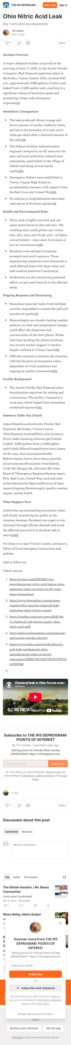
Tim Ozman (18, 31)
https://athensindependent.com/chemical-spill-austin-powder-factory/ (37, 635)
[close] (60, 923)
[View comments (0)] (19, 43)
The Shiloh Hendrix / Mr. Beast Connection (26, 889)
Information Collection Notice (38, 775)
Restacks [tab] (27, 831)
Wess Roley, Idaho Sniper (22, 914)
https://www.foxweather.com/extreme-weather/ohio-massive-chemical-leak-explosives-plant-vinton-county (35, 605)
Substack (17, 1037)
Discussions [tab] (31, 877)
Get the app (53, 1028)
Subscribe (50, 5)
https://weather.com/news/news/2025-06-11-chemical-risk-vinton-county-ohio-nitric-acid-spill (36, 621)
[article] (35, 896)
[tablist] (18, 831)
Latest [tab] (16, 877)
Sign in (63, 5)
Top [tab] (7, 877)
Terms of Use (53, 772)
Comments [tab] (11, 831)
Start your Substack (25, 1028)
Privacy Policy (41, 1003)
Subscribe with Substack (38, 988)
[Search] (64, 877)
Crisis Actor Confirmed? (17, 896)
